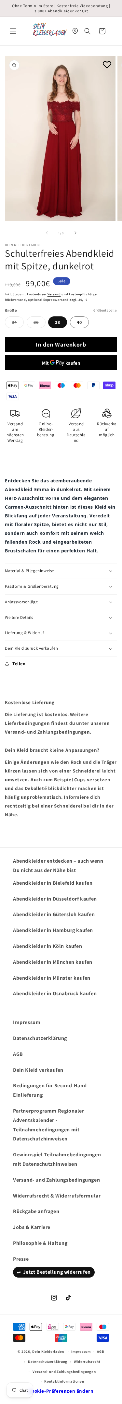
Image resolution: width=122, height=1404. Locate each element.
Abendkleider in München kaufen (52, 962)
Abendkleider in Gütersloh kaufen (54, 914)
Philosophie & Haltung (40, 1243)
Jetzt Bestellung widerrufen (57, 1271)
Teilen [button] (19, 664)
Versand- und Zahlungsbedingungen (56, 1179)
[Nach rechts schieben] (75, 233)
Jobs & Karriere (31, 1227)
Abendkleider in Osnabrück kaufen (55, 993)
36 (40, 323)
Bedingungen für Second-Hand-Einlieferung (50, 1090)
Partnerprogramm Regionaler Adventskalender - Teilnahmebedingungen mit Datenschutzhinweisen (48, 1124)
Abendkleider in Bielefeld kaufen (52, 882)
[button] (13, 31)
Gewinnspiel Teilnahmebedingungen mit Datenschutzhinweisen (57, 1159)
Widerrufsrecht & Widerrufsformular (57, 1195)
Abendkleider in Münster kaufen (51, 977)
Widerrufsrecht (87, 1361)
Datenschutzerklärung (40, 1038)
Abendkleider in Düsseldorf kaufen (55, 898)
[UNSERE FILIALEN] (75, 31)
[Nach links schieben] (47, 233)
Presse (21, 1259)
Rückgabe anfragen (36, 1211)
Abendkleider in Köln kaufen (47, 946)
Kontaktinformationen (64, 1381)
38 (57, 322)
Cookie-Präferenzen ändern (61, 1391)
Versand (54, 294)
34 (18, 323)
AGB (18, 1054)
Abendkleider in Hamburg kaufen (53, 930)
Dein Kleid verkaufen (38, 1070)
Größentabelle (104, 310)
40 (79, 322)
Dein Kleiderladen (48, 1351)
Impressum (26, 1022)
